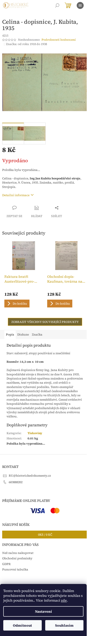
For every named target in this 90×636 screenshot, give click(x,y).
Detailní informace (15, 195)
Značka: (26, 44)
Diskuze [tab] (23, 334)
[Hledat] (57, 5)
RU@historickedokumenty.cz (30, 475)
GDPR (6, 564)
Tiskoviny (35, 433)
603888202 (15, 482)
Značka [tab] (37, 334)
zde (64, 600)
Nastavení (43, 611)
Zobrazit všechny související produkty (45, 322)
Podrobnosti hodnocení (59, 40)
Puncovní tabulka (15, 569)
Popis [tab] (10, 334)
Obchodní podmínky (17, 558)
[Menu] (80, 5)
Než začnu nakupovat (17, 553)
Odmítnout (22, 625)
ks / (45, 534)
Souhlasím (64, 625)
